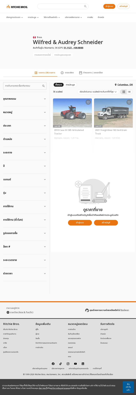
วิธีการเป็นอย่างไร (51, 17)
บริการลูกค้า (104, 329)
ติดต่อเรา (124, 310)
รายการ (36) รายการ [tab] (47, 72)
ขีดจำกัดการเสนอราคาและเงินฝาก (46, 343)
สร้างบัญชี (124, 6)
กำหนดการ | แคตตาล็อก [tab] (93, 72)
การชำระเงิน (39, 347)
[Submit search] (85, 6)
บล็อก (5, 347)
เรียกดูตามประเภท (13, 17)
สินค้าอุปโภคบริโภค (74, 334)
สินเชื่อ (38, 338)
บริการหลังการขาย (72, 17)
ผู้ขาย (37, 334)
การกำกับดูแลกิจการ (9, 334)
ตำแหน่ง (101, 17)
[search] (43, 86)
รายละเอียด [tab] (69, 72)
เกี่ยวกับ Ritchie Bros (10, 329)
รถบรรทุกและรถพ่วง (74, 338)
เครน (69, 356)
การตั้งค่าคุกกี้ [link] (97, 368)
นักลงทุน (6, 338)
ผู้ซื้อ (37, 329)
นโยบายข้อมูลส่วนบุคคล (39, 368)
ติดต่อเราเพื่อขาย (105, 338)
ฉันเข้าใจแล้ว (128, 387)
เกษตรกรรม (72, 343)
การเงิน (90, 17)
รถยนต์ (70, 347)
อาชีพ (5, 343)
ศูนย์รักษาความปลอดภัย (10, 352)
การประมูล (32, 17)
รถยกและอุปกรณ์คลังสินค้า (76, 352)
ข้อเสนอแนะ (104, 343)
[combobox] (98, 91)
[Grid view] (123, 91)
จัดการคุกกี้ (43, 388)
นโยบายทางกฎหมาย (58, 368)
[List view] (129, 91)
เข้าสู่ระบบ (109, 6)
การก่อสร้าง (72, 329)
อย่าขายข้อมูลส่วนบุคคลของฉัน (78, 368)
